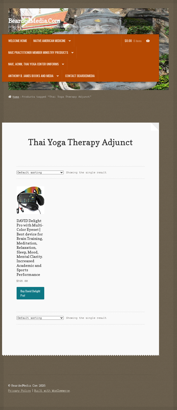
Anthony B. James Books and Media (30, 75)
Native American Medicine (49, 40)
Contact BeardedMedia (80, 75)
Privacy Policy (19, 390)
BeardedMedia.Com (34, 20)
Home (16, 96)
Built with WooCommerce (52, 390)
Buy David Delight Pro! (30, 293)
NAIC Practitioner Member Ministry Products (38, 52)
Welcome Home (17, 40)
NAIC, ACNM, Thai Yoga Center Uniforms (33, 64)
